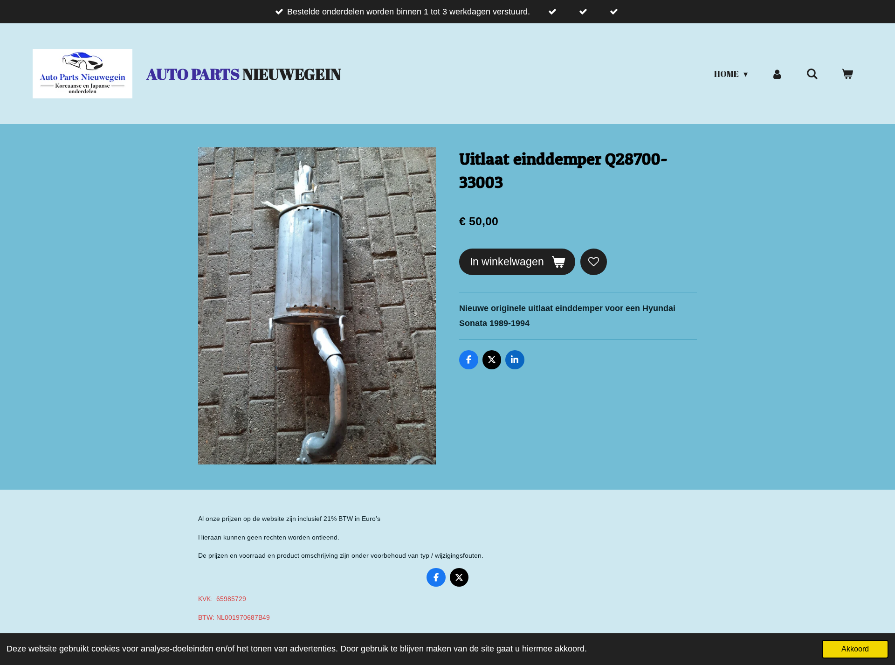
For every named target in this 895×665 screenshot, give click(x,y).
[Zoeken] (812, 74)
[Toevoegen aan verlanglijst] (593, 262)
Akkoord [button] (855, 648)
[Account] (777, 74)
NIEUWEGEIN (243, 73)
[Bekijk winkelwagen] (847, 74)
